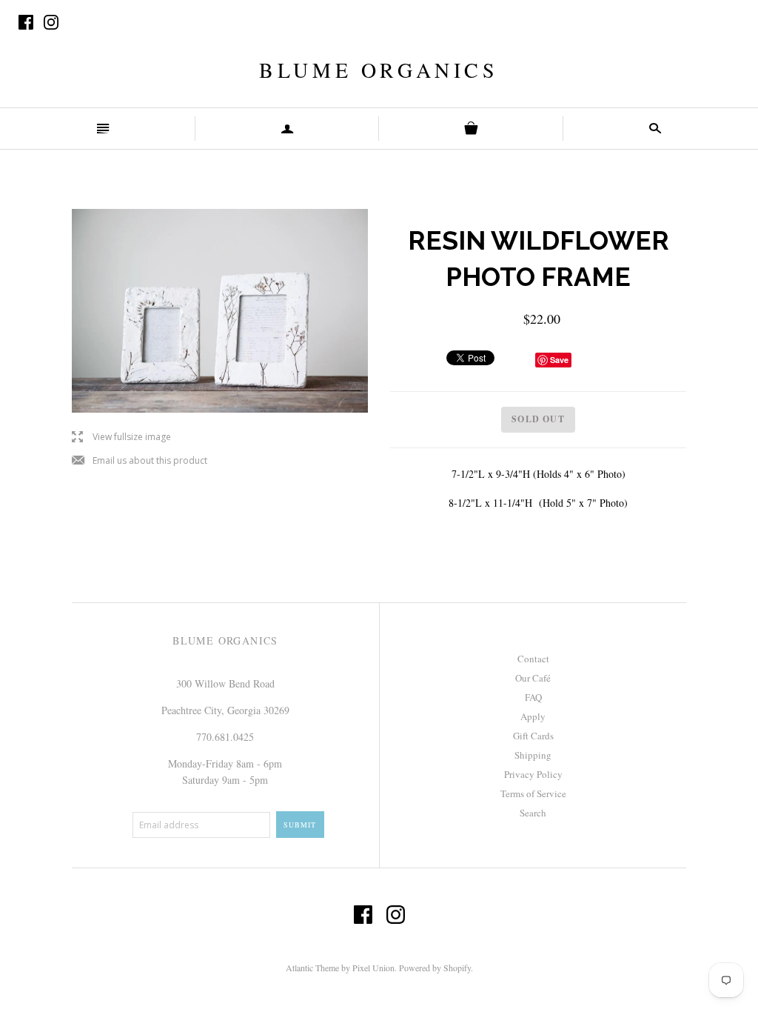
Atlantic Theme (312, 967)
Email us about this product (139, 461)
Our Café (533, 678)
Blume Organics (378, 70)
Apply (533, 716)
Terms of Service (533, 793)
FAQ (533, 697)
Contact (533, 658)
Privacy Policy (533, 774)
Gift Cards (533, 735)
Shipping (532, 755)
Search (533, 812)
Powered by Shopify (435, 967)
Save (559, 359)
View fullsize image (121, 437)
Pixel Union (373, 967)
